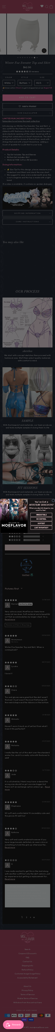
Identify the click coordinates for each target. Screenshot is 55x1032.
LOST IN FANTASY (41, 528)
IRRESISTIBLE (41, 515)
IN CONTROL (41, 519)
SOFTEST (41, 523)
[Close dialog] (53, 500)
